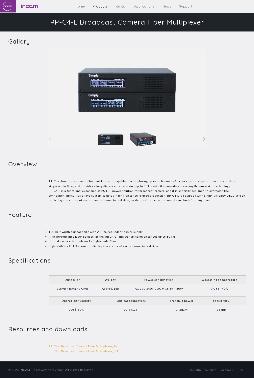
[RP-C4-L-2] (143, 139)
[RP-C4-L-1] (111, 139)
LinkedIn (195, 369)
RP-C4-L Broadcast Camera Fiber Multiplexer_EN (83, 346)
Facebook (226, 369)
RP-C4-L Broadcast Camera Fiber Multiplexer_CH (83, 351)
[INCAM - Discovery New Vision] (27, 6)
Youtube (210, 369)
